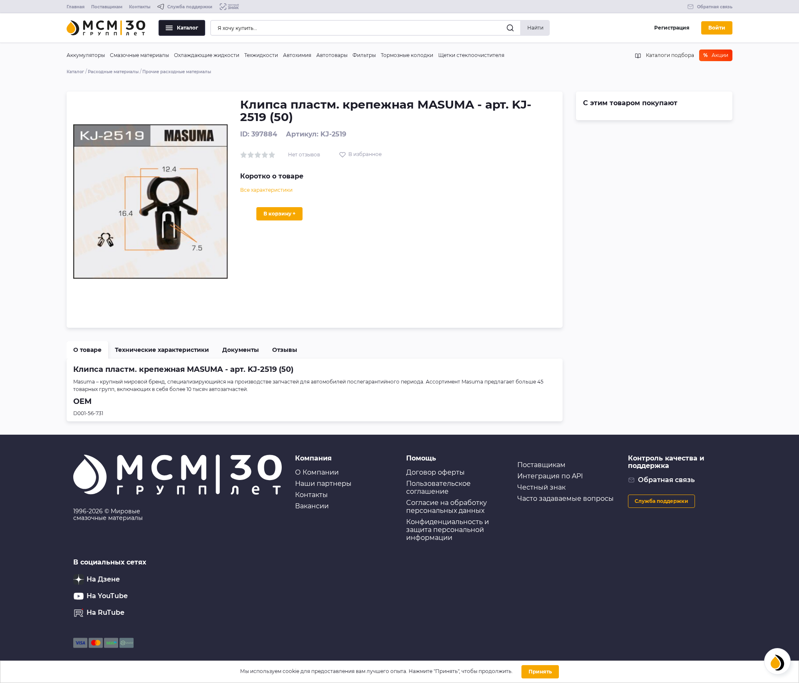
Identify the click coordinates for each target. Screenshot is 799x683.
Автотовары (331, 55)
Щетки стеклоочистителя (471, 55)
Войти (716, 28)
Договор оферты (435, 472)
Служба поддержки (661, 501)
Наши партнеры (323, 484)
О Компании (317, 472)
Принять (540, 671)
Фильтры (364, 55)
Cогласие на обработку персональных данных (446, 507)
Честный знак (541, 487)
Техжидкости (261, 55)
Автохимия (297, 55)
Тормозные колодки (407, 55)
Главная (75, 7)
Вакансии (312, 506)
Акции (715, 55)
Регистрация (672, 28)
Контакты (140, 7)
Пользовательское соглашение (438, 487)
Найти (535, 28)
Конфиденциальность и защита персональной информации (447, 530)
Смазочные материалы (139, 55)
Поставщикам (106, 7)
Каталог (187, 28)
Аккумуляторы (86, 55)
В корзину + (279, 213)
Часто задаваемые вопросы (565, 498)
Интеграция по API (550, 476)
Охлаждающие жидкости (206, 55)
